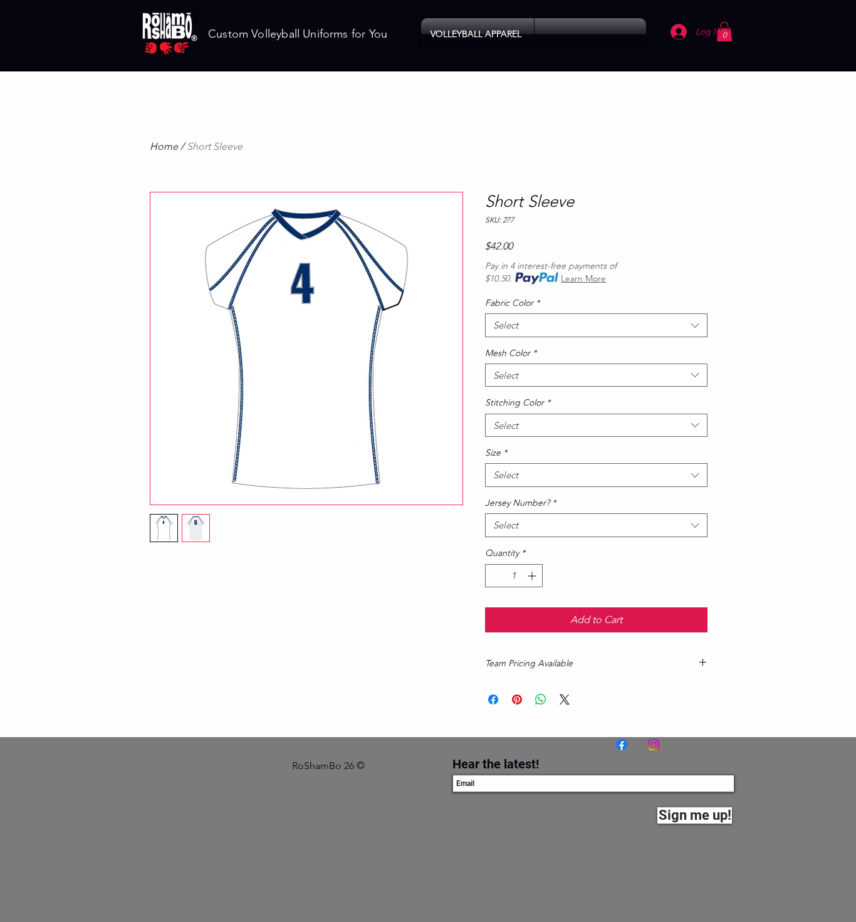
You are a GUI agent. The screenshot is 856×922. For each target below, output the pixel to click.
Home (164, 146)
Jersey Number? (520, 502)
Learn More (583, 278)
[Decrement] (495, 576)
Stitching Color (517, 402)
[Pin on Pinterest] (517, 699)
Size (496, 452)
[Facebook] (621, 744)
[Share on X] (564, 699)
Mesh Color (510, 353)
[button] (477, 34)
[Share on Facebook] (493, 699)
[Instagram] (653, 744)
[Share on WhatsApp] (540, 699)
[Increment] (533, 576)
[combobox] (596, 325)
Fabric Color (512, 302)
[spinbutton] (514, 576)
